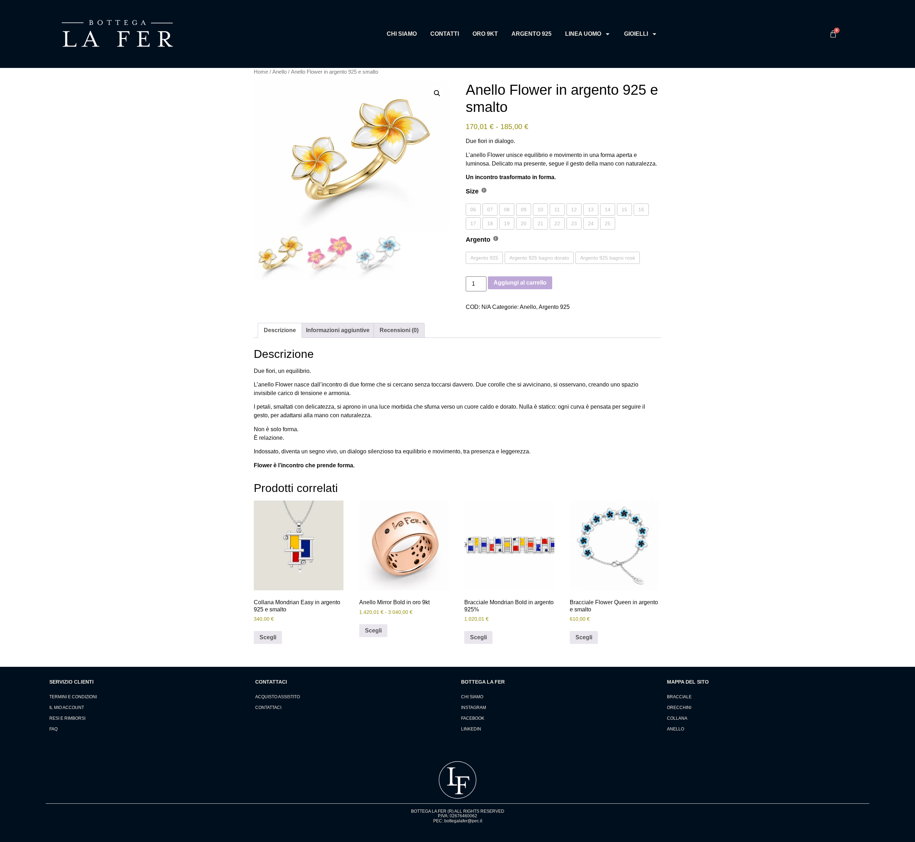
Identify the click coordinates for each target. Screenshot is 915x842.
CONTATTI (444, 34)
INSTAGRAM (473, 707)
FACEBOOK (472, 718)
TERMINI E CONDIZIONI (73, 696)
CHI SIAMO (402, 34)
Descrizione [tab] (280, 330)
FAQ (53, 729)
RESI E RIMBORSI (67, 718)
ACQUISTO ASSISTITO (277, 696)
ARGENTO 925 (531, 34)
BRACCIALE (679, 696)
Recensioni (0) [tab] (399, 330)
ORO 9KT (485, 34)
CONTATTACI (268, 707)
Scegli (267, 637)
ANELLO (675, 729)
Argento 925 (554, 307)
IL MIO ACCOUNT (66, 707)
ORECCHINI (679, 707)
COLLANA (677, 718)
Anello (279, 72)
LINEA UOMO (583, 34)
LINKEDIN (471, 729)
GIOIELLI (636, 34)
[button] (437, 93)
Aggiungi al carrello (520, 283)
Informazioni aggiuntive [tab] (338, 330)
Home (261, 72)
